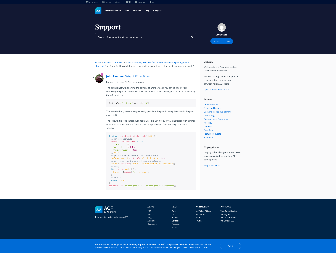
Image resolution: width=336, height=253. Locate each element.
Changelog (152, 224)
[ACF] (128, 2)
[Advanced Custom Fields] (98, 10)
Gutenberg (209, 115)
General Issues (211, 104)
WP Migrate (225, 214)
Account (151, 221)
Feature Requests (212, 133)
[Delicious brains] (152, 2)
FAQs (174, 214)
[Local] (118, 2)
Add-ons (137, 10)
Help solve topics (212, 165)
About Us (151, 214)
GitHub (199, 217)
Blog (147, 10)
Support (157, 10)
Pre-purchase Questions (216, 119)
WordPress (201, 214)
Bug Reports (210, 130)
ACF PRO (119, 62)
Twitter (199, 221)
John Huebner (115, 76)
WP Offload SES (227, 221)
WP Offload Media (228, 217)
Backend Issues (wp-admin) (217, 111)
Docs (174, 211)
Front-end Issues (212, 108)
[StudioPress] (140, 2)
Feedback (208, 137)
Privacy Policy (142, 247)
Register (217, 41)
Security (175, 227)
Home (98, 62)
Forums (108, 62)
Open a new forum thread (216, 89)
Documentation (113, 10)
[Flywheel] (106, 2)
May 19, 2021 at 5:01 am (138, 76)
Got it (230, 246)
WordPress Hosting (228, 211)
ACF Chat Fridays (203, 211)
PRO (127, 10)
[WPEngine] (92, 2)
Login (228, 41)
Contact (175, 221)
